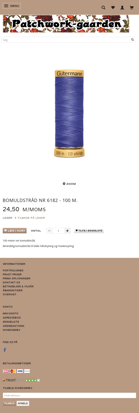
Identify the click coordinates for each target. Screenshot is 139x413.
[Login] (122, 7)
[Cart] (131, 7)
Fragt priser (12, 274)
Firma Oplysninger (16, 278)
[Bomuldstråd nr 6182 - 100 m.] (69, 113)
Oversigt (9, 294)
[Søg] (132, 40)
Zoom (71, 183)
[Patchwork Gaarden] (66, 23)
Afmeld (23, 403)
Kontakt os (11, 282)
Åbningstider (13, 290)
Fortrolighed (13, 270)
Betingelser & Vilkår (18, 286)
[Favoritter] (113, 7)
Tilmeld (9, 403)
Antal (36, 230)
